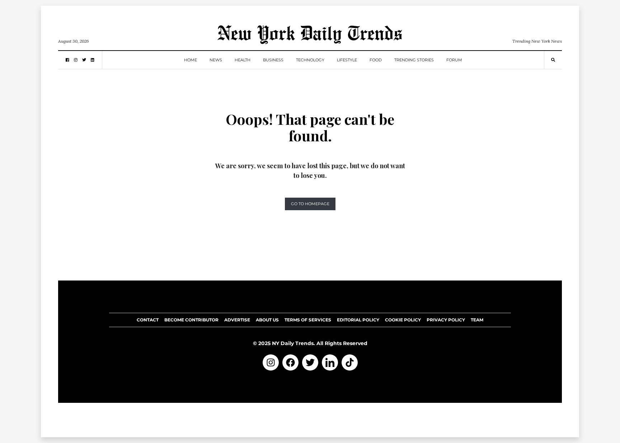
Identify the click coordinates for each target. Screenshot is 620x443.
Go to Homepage (310, 203)
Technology (310, 59)
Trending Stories (414, 59)
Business (273, 59)
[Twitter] (310, 362)
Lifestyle (347, 59)
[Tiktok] (350, 362)
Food (376, 59)
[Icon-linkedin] (330, 362)
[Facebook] (290, 362)
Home (190, 59)
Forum (454, 59)
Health (242, 59)
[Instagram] (271, 362)
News (216, 59)
